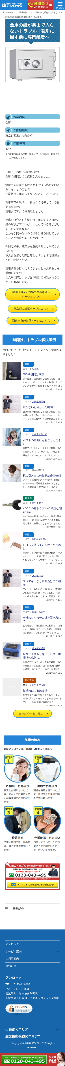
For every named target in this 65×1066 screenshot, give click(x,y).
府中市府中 (37, 503)
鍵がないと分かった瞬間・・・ (42, 407)
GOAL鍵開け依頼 (33, 374)
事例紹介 (23, 12)
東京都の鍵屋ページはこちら (31, 308)
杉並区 (35, 369)
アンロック (8, 12)
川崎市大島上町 (39, 434)
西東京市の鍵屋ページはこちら (31, 320)
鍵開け (28, 364)
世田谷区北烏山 (39, 539)
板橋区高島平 (38, 612)
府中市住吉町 (38, 685)
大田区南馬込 (38, 401)
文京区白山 (37, 575)
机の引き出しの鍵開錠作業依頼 (42, 475)
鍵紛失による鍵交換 (35, 690)
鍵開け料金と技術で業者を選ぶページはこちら (31, 294)
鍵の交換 (29, 680)
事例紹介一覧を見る (31, 713)
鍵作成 (28, 498)
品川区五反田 (38, 648)
